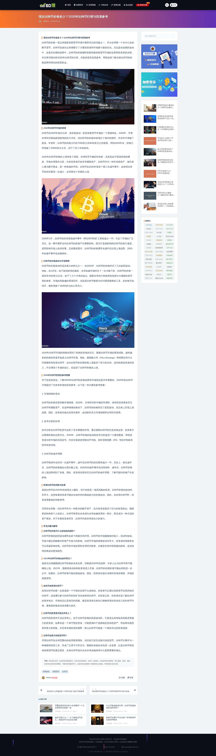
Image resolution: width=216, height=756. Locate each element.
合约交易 (169, 252)
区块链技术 (159, 248)
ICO (169, 225)
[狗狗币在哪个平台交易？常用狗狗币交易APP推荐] (97, 721)
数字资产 (159, 263)
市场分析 (104, 5)
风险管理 (169, 278)
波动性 (169, 267)
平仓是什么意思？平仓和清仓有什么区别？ (165, 140)
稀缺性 (159, 275)
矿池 (159, 270)
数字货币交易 (148, 263)
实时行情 (143, 5)
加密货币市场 (169, 244)
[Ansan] (40, 21)
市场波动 (169, 256)
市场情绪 (159, 256)
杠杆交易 (149, 267)
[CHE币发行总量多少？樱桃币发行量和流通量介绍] (150, 196)
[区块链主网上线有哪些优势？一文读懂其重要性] (150, 206)
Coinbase (149, 225)
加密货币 (56, 671)
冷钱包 (148, 244)
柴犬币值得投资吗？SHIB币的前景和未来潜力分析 (166, 151)
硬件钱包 (169, 271)
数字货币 (169, 259)
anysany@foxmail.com (131, 747)
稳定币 (169, 275)
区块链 (148, 248)
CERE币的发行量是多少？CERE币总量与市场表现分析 (166, 107)
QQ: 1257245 (110, 747)
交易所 (148, 237)
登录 (174, 5)
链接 (131, 678)
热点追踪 (129, 5)
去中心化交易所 (148, 252)
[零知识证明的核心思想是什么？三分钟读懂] (150, 184)
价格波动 (46, 671)
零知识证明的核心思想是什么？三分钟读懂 (165, 184)
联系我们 (131, 742)
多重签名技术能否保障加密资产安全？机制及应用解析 (165, 118)
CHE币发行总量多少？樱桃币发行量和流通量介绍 (165, 195)
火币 (148, 270)
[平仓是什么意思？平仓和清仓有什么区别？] (150, 141)
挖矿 (159, 259)
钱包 (159, 278)
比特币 (64, 671)
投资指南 (92, 5)
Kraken (148, 229)
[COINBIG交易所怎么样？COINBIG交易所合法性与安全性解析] (150, 130)
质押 (148, 278)
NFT (159, 229)
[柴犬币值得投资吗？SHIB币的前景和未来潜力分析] (150, 152)
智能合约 (169, 263)
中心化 (159, 233)
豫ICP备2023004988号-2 (88, 747)
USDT (149, 232)
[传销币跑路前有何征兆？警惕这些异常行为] (150, 162)
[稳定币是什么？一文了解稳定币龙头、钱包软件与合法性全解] (46, 720)
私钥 (148, 274)
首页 (69, 5)
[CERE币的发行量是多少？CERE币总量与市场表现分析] (150, 108)
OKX (169, 229)
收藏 (123, 678)
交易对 (169, 233)
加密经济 (79, 5)
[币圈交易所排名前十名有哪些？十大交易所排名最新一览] (46, 708)
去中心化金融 (159, 252)
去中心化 (169, 248)
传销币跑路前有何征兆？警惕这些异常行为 (165, 162)
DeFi (159, 225)
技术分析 (149, 259)
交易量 (159, 237)
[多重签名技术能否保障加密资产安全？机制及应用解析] (150, 119)
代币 (169, 236)
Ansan (51, 678)
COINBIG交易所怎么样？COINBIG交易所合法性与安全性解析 (166, 129)
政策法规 (117, 5)
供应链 (169, 240)
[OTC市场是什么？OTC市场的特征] (150, 174)
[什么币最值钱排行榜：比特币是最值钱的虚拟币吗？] (97, 709)
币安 (148, 255)
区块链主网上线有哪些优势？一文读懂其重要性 (165, 206)
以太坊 (148, 240)
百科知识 (58, 711)
